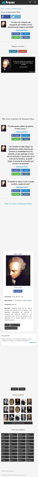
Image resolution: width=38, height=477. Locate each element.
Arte (11, 454)
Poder (28, 444)
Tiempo (4, 441)
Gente (19, 441)
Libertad (12, 447)
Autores (8, 8)
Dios (11, 441)
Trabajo (12, 457)
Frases (3, 8)
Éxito (11, 434)
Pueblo (20, 460)
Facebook (4, 475)
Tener (28, 441)
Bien (28, 438)
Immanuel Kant (17, 8)
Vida (3, 434)
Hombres (20, 438)
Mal (3, 454)
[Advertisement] (19, 94)
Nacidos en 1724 (15, 325)
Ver (11, 450)
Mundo (20, 434)
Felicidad (20, 454)
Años (28, 454)
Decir (3, 450)
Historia (20, 457)
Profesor (7, 325)
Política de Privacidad (14, 475)
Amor (3, 438)
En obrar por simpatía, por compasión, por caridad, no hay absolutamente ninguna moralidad (20, 24)
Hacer (11, 438)
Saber (28, 450)
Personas (29, 447)
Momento (29, 460)
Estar (19, 444)
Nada (28, 434)
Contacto (23, 475)
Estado (3, 460)
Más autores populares (18, 423)
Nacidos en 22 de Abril (11, 328)
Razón (11, 460)
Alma (3, 457)
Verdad (3, 444)
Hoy (28, 457)
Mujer (3, 447)
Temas (22, 389)
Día (11, 444)
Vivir (19, 447)
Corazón (20, 450)
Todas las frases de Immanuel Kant (18, 203)
